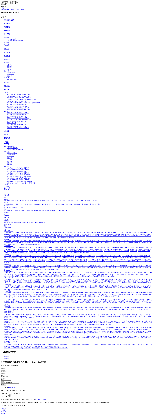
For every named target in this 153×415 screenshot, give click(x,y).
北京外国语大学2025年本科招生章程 (17, 106)
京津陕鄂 (9, 67)
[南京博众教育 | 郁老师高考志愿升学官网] (76, 10)
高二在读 (7, 27)
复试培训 (7, 59)
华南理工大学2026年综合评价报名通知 (18, 108)
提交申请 (3, 384)
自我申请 (9, 76)
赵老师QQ (3, 8)
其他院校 (9, 69)
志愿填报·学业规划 (9, 146)
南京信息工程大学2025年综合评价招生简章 (19, 119)
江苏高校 (9, 64)
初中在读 (7, 34)
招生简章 (7, 52)
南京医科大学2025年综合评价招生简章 (18, 114)
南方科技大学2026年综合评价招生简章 (18, 104)
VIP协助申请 (10, 74)
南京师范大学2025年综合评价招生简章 (18, 113)
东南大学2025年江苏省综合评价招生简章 (18, 96)
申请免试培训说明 (12, 79)
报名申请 (7, 56)
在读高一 (7, 134)
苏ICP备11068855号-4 (41, 399)
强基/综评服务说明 (12, 39)
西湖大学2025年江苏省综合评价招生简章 (18, 109)
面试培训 (6, 189)
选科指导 (6, 184)
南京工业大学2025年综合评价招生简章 (18, 118)
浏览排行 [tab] (6, 356)
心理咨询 (6, 186)
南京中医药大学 (11, 123)
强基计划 (6, 151)
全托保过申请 (11, 72)
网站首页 (6, 194)
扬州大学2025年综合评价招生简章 (16, 124)
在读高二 (7, 138)
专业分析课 (7, 188)
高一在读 (7, 30)
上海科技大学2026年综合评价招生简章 (18, 101)
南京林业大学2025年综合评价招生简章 (18, 121)
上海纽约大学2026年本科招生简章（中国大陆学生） (21, 99)
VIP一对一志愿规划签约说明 (15, 40)
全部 (5, 197)
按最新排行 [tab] (7, 358)
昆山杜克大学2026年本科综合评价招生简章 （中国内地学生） (24, 103)
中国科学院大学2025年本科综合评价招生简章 (20, 98)
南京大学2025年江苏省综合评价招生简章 (18, 94)
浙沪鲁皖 (9, 66)
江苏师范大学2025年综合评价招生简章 (18, 128)
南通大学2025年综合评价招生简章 (16, 126)
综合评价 (6, 166)
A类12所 (7, 86)
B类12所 (6, 89)
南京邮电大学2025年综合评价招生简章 (18, 116)
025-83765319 (11, 387)
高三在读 (7, 23)
